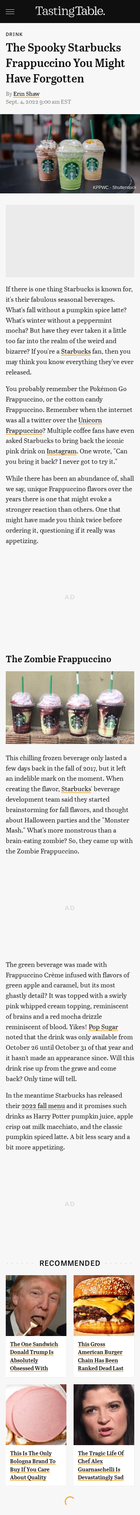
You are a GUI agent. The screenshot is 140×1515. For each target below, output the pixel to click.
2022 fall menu (43, 1105)
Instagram (61, 450)
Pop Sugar (103, 1026)
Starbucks (76, 350)
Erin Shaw (26, 93)
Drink (14, 34)
